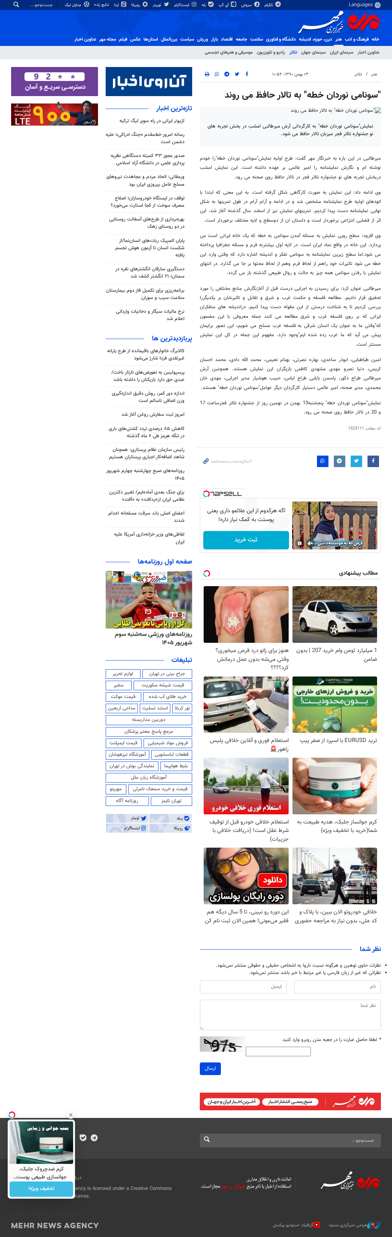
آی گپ (224, 5)
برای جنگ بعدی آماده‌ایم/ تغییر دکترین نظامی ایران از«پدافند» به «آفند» (147, 496)
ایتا (117, 5)
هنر (338, 39)
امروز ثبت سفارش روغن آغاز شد (153, 414)
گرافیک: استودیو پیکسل (293, 1225)
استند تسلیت (155, 708)
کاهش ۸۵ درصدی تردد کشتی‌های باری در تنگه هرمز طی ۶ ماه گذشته (147, 432)
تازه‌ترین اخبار (174, 109)
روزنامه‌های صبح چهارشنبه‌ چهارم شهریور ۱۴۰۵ (145, 474)
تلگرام (269, 5)
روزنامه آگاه (127, 801)
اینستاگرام (182, 5)
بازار (214, 39)
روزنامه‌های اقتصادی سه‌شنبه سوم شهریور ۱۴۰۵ (151, 639)
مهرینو (116, 789)
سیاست (187, 39)
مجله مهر (107, 39)
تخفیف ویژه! (41, 1189)
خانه (375, 39)
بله (204, 5)
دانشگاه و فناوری (281, 39)
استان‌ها (151, 39)
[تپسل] (206, 494)
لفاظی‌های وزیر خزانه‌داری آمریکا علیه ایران (149, 538)
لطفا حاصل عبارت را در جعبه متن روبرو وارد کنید (332, 1040)
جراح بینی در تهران (167, 674)
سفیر (119, 685)
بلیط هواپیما (176, 766)
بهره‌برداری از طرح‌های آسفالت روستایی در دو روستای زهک (147, 223)
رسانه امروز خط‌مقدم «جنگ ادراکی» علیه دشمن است (145, 138)
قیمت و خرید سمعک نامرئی (160, 789)
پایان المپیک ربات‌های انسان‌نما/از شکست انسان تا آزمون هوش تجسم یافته (150, 248)
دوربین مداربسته (148, 720)
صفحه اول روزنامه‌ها (165, 562)
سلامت (256, 39)
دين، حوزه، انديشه (315, 39)
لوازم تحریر (123, 674)
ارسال (210, 1068)
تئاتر (293, 52)
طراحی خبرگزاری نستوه (348, 1225)
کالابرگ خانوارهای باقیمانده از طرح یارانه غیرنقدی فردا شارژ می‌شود (146, 354)
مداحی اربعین (122, 708)
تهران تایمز (171, 801)
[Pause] (299, 543)
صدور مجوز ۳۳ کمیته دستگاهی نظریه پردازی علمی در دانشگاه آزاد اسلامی (148, 159)
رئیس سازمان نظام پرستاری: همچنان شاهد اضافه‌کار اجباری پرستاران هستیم (147, 453)
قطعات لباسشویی (172, 754)
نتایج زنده (102, 5)
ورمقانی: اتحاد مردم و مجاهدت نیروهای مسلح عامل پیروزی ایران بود (145, 180)
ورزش (202, 39)
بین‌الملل (169, 39)
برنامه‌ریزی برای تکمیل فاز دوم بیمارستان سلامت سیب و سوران (145, 294)
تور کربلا (182, 708)
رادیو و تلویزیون (271, 52)
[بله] (83, 1138)
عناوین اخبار (368, 52)
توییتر (157, 5)
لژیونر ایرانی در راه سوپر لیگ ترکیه (152, 121)
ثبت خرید (246, 540)
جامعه (241, 39)
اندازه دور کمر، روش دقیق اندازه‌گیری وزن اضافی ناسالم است (148, 397)
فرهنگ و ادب (357, 39)
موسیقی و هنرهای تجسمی (229, 52)
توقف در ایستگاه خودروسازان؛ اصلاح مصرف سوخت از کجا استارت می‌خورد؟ (148, 201)
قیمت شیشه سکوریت (163, 685)
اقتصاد (227, 39)
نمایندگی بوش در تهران (131, 766)
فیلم (123, 39)
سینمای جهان (313, 52)
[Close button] (71, 1115)
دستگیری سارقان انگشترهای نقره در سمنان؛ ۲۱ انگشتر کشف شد (150, 272)
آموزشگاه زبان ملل (149, 777)
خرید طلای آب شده (167, 697)
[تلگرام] (94, 1138)
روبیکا (136, 5)
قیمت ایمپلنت (123, 743)
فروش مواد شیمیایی (168, 743)
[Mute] (310, 543)
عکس (135, 39)
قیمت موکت (123, 697)
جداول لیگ (74, 5)
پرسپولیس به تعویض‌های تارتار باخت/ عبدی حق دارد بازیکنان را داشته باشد (148, 376)
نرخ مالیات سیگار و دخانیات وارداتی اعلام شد (150, 315)
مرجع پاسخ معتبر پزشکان (148, 731)
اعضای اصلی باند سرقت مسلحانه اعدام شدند (146, 517)
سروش (247, 5)
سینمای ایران (341, 52)
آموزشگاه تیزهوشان (127, 754)
